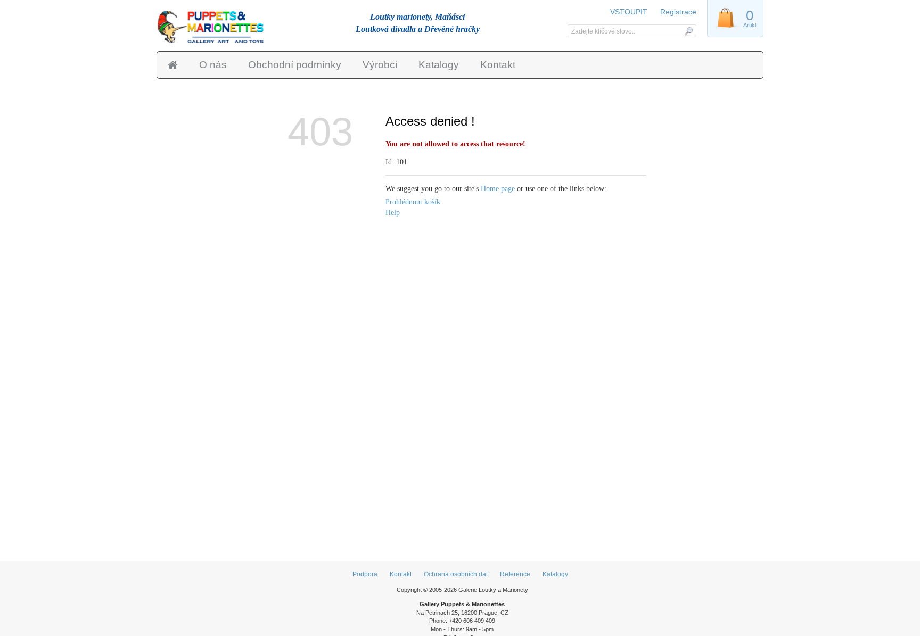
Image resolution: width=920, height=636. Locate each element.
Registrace (678, 11)
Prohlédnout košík (412, 202)
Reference (515, 574)
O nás (213, 64)
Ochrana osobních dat (456, 574)
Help (392, 213)
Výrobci (380, 64)
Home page (498, 189)
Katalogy (438, 64)
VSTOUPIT (630, 11)
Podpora (364, 574)
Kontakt (497, 64)
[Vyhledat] (688, 31)
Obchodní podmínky (294, 64)
